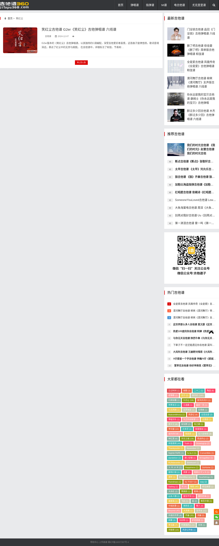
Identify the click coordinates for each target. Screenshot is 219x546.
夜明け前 (174, 472)
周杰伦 (198, 395)
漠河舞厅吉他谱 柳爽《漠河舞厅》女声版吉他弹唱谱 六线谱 (200, 82)
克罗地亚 (189, 410)
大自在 (173, 491)
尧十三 (173, 424)
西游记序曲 (189, 530)
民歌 (172, 520)
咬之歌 (198, 424)
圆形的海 (203, 496)
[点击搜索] (216, 511)
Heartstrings (206, 477)
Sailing (173, 486)
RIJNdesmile (175, 462)
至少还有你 (204, 434)
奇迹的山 (203, 438)
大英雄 (188, 510)
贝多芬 (187, 429)
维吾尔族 (206, 501)
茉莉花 (187, 506)
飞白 (184, 501)
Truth (188, 443)
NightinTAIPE (176, 453)
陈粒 (194, 486)
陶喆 (210, 390)
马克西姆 (174, 410)
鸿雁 (200, 515)
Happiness (191, 467)
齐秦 (189, 515)
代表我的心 (188, 525)
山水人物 (174, 496)
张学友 (201, 510)
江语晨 (187, 405)
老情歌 (173, 395)
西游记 (193, 414)
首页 (120, 5)
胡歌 (186, 390)
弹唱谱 (135, 5)
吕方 (184, 395)
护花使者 (197, 520)
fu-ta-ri (191, 453)
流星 (186, 472)
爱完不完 (189, 496)
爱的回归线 (175, 434)
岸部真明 (174, 443)
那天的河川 (204, 400)
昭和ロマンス (201, 472)
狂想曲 (202, 410)
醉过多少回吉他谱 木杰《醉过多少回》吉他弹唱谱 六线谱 (201, 115)
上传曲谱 (103, 542)
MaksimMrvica (176, 414)
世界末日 (174, 405)
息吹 (172, 477)
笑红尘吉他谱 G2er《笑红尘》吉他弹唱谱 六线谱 (79, 29)
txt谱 (164, 5)
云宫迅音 (206, 414)
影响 (197, 491)
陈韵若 (190, 434)
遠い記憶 (190, 458)
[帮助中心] (216, 522)
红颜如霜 (174, 400)
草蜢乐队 (174, 419)
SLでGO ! (191, 482)
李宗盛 (173, 429)
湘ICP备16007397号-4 (118, 542)
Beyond (174, 510)
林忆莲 (173, 438)
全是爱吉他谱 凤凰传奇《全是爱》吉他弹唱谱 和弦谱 (201, 66)
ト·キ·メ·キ (175, 467)
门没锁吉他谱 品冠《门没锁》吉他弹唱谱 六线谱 (201, 33)
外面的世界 (175, 515)
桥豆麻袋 (208, 486)
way (203, 482)
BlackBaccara (187, 477)
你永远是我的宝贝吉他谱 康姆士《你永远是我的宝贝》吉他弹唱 (201, 98)
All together (206, 458)
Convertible (207, 453)
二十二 (198, 390)
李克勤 (173, 525)
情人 (199, 506)
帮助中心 (94, 542)
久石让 (188, 400)
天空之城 (187, 438)
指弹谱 (150, 5)
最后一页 (201, 405)
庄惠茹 (206, 419)
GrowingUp (203, 443)
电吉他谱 (179, 5)
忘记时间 (174, 390)
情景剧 (185, 491)
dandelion (174, 458)
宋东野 (185, 424)
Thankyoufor (175, 448)
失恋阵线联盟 (191, 419)
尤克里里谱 (199, 5)
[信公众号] (216, 517)
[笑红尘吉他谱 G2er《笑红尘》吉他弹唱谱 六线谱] (20, 40)
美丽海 (173, 501)
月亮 (201, 525)
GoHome (208, 467)
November (193, 448)
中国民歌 (174, 506)
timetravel (193, 462)
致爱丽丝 (201, 429)
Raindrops (174, 482)
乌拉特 (183, 520)
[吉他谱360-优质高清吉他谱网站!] (17, 5)
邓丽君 (173, 530)
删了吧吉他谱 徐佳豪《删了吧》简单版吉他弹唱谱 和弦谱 (200, 49)
